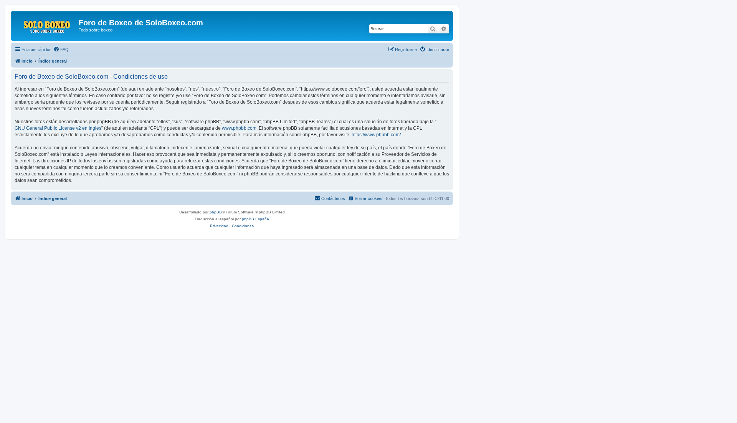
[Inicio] (46, 25)
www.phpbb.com (239, 128)
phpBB (216, 212)
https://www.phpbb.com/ (376, 134)
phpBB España (255, 219)
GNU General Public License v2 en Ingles (58, 128)
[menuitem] (61, 49)
